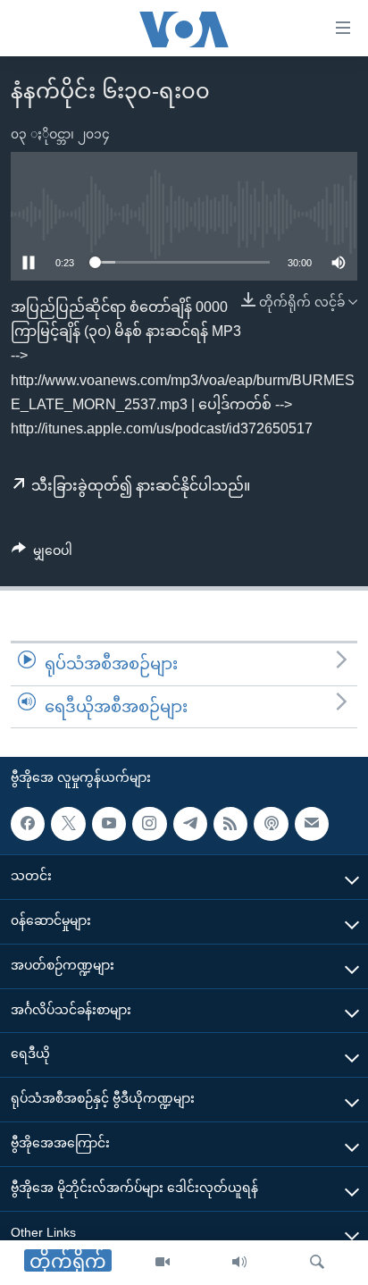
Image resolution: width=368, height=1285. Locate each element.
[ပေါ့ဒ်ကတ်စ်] (271, 824)
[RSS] (230, 824)
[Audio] (239, 1262)
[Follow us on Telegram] (190, 824)
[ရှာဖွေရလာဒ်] (317, 1262)
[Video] (162, 1262)
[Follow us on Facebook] (28, 824)
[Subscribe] (312, 824)
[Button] (42, 554)
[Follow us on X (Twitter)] (68, 824)
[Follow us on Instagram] (149, 824)
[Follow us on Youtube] (109, 824)
